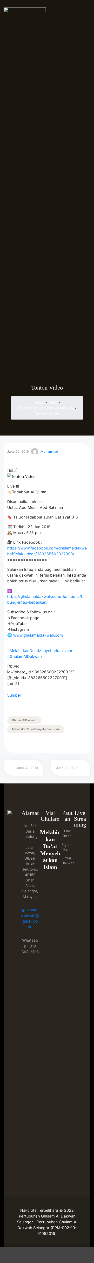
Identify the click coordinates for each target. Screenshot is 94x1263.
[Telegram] (80, 857)
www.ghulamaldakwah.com (38, 635)
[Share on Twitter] (16, 742)
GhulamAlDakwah (24, 720)
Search (47, 1255)
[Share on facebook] (10, 742)
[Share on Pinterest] (43, 742)
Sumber (14, 695)
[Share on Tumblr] (30, 742)
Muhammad (49, 451)
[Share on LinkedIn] (23, 742)
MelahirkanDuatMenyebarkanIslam (36, 729)
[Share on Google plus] (37, 742)
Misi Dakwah (67, 860)
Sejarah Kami (67, 846)
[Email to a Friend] (50, 742)
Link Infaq (67, 833)
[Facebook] (80, 837)
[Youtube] (80, 847)
